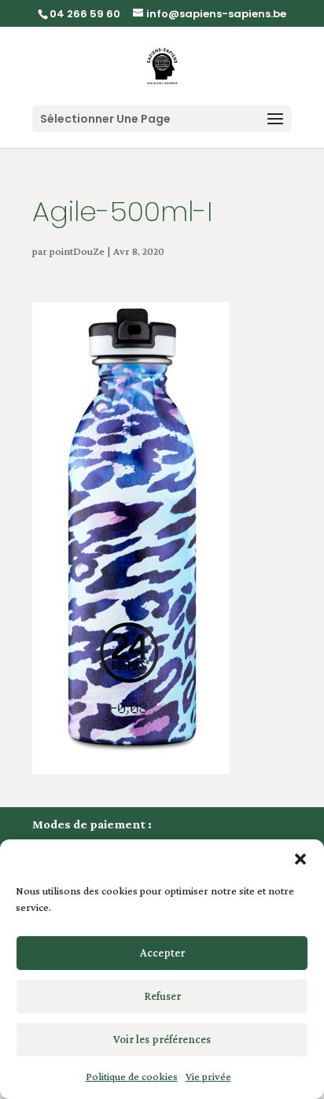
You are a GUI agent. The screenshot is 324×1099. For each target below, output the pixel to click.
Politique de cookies (132, 1076)
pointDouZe (77, 251)
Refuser (162, 996)
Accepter (162, 952)
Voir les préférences (162, 1039)
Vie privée (208, 1076)
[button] (300, 859)
